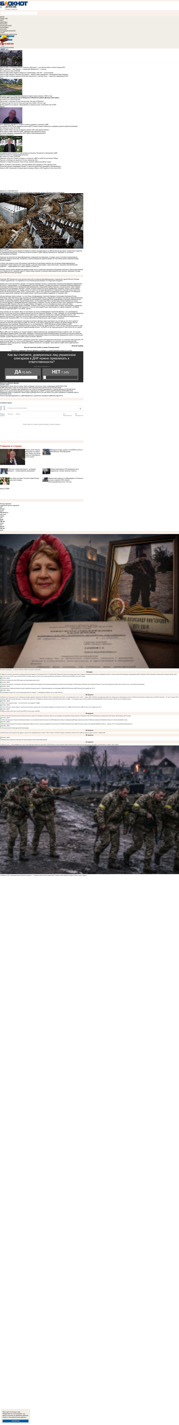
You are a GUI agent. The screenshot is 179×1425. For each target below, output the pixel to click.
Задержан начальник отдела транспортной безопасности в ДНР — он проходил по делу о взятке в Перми (64, 699)
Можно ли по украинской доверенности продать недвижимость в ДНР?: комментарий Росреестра (30, 391)
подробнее (15, 505)
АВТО (2, 20)
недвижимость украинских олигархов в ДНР (38, 395)
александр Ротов (57, 395)
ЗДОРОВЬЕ (4, 22)
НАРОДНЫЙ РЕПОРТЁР (8, 31)
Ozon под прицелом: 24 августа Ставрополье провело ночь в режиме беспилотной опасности (26, 719)
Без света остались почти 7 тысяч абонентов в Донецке (130, 684)
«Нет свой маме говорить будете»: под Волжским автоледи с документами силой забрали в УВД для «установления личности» (35, 707)
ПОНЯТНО (16, 1421)
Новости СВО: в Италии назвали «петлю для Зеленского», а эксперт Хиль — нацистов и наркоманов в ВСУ (34, 76)
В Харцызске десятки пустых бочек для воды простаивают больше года (23, 103)
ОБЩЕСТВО (4, 18)
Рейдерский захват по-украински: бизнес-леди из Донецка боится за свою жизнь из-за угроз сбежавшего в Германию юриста (39, 392)
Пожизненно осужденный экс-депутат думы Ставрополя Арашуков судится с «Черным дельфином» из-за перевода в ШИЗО (34, 688)
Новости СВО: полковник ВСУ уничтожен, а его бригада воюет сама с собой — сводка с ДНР (68, 697)
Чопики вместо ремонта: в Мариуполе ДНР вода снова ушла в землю (70, 719)
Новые (2, 414)
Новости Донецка (5, 395)
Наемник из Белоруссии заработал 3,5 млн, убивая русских (19, 160)
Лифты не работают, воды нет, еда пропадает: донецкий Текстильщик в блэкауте (59, 715)
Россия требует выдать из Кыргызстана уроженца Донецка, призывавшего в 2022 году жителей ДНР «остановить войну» (54, 676)
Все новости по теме (6, 71)
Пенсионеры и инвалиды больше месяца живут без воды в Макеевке (21, 101)
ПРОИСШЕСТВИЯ (5, 25)
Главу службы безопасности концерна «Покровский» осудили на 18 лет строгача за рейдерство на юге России (31, 723)
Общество (3, 191)
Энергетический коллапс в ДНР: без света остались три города (78, 723)
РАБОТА (11, 36)
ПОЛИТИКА (3, 24)
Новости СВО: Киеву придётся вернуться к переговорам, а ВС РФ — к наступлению (26, 72)
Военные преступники (7, 135)
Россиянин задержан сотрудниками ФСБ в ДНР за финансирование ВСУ (23, 133)
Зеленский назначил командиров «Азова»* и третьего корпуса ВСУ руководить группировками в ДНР (114, 674)
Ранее (18, 414)
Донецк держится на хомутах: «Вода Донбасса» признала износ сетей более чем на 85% (28, 105)
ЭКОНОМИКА (4, 27)
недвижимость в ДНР (18, 395)
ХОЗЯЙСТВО (89, 45)
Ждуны (2, 106)
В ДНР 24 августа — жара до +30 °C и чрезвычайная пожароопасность (114, 723)
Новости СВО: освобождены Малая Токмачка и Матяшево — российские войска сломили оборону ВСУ (28, 875)
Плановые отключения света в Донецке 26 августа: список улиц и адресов (94, 684)
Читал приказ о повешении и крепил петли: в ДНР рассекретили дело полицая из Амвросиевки (81, 732)
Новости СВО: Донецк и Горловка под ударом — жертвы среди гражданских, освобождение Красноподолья (34, 74)
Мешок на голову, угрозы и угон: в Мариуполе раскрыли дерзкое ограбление (22, 697)
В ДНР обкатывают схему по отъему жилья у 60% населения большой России (25, 387)
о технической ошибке (41, 333)
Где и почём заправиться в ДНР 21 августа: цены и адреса (71, 875)
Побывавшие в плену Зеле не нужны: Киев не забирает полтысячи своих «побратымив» (27, 386)
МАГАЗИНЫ (10, 47)
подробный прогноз (6, 505)
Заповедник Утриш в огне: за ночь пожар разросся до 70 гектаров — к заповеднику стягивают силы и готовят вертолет (33, 692)
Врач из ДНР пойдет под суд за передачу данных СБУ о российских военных (24, 130)
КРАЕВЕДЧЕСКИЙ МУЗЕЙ (8, 34)
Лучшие (10, 414)
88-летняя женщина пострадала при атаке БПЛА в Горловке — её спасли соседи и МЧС (156, 697)
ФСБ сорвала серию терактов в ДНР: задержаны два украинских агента (22, 131)
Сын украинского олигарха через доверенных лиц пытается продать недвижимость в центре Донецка (32, 389)
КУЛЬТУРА (3, 29)
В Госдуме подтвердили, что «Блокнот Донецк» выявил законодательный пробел (20, 669)
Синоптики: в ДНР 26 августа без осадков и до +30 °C (81, 688)
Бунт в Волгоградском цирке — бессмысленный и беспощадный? (19, 703)
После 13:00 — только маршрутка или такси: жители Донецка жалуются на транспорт (24, 744)
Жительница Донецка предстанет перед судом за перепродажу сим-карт (112, 697)
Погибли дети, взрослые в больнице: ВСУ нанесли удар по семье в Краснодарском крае (25, 739)
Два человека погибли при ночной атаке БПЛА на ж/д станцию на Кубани (21, 711)
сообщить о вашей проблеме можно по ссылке (56, 350)
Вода (1, 78)
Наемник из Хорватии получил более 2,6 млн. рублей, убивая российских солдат (25, 162)
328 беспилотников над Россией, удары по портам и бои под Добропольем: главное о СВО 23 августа (28, 732)
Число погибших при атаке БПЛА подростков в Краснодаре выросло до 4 (21, 680)
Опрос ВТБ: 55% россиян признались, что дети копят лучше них (19, 699)
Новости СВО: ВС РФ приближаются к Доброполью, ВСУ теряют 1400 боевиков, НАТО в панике (107, 715)
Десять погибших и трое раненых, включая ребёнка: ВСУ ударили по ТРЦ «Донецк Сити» (25, 674)
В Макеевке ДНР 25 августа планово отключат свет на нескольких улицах (112, 699)
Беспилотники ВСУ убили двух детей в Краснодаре (16, 727)
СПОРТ (2, 33)
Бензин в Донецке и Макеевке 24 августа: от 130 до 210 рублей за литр (109, 719)
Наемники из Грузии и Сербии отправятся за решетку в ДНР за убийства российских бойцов (29, 158)
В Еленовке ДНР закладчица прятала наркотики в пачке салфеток (19, 715)
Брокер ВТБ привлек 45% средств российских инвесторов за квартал (68, 674)
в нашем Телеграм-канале (50, 347)
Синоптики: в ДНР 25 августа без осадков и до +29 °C (88, 707)
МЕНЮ (2, 17)
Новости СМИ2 (4, 488)
